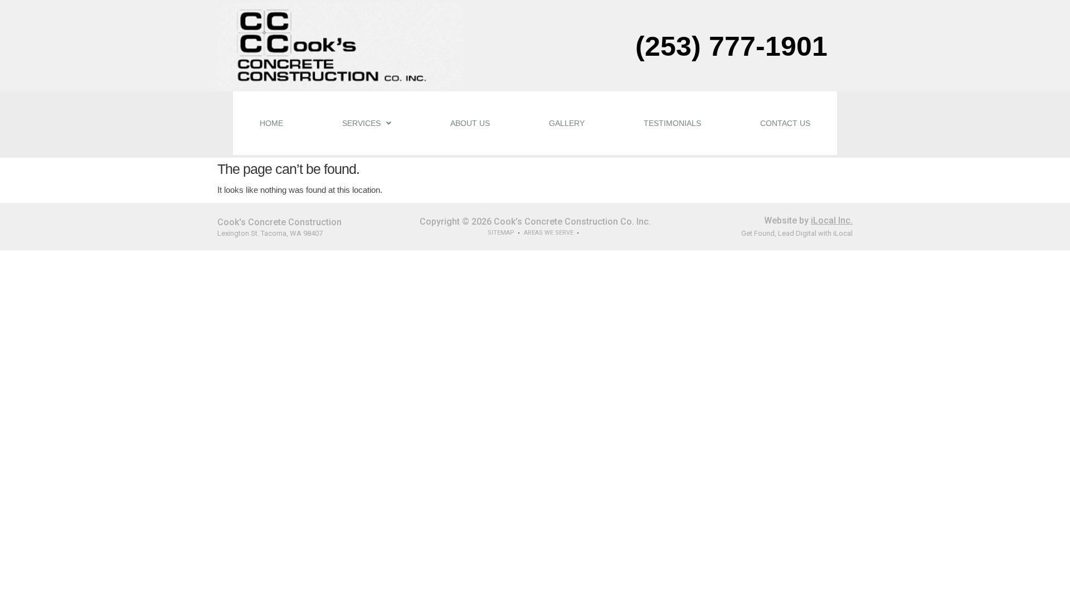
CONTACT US (785, 123)
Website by (808, 220)
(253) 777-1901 (731, 46)
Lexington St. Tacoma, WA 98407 (270, 233)
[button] (366, 123)
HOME (271, 123)
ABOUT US (470, 123)
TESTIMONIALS (672, 123)
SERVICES (361, 123)
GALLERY (567, 123)
